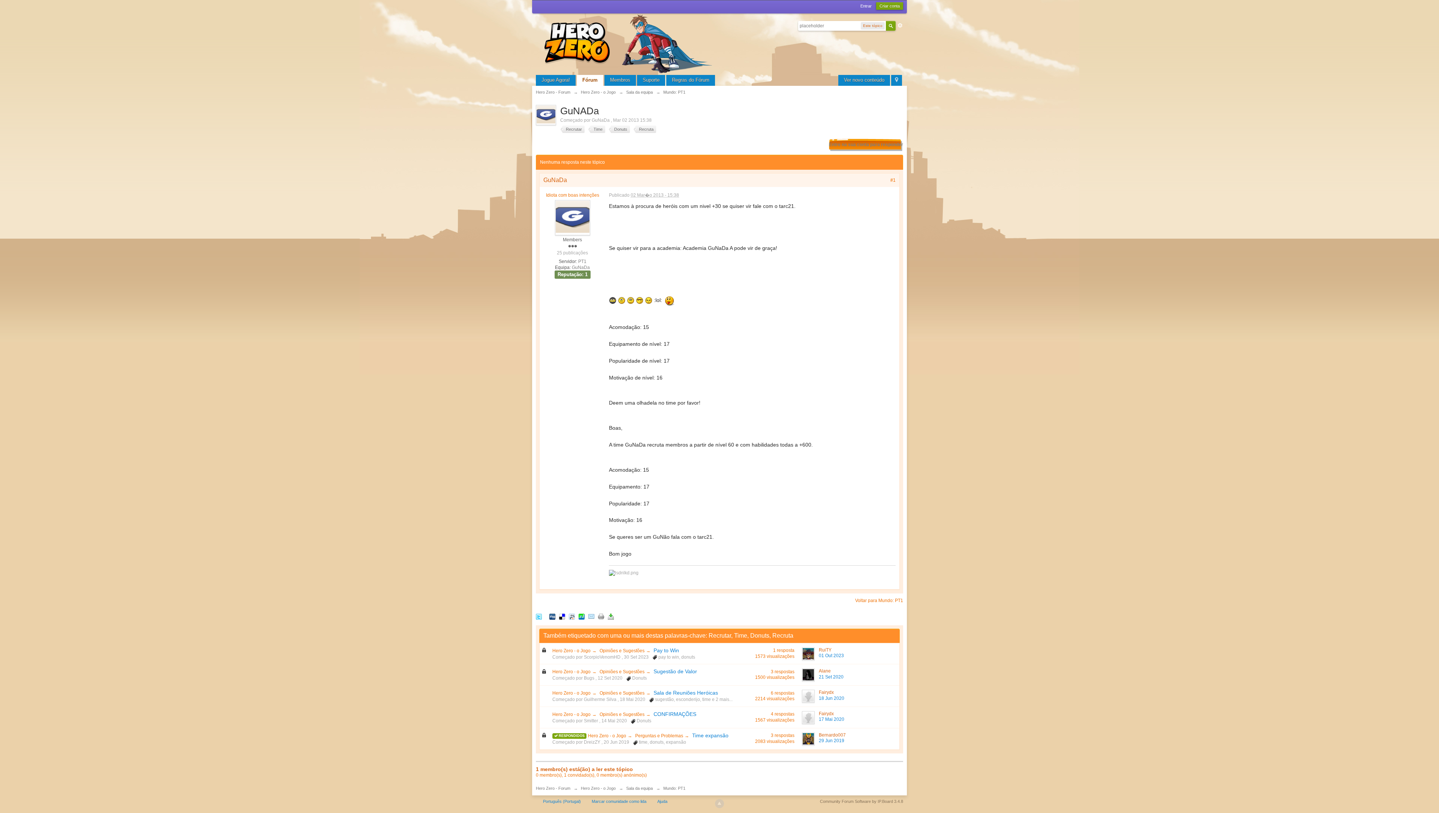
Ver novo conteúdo (864, 80)
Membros (620, 80)
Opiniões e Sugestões (622, 650)
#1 (893, 180)
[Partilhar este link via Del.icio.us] (562, 616)
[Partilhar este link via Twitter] (539, 616)
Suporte (651, 80)
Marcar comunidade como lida (619, 801)
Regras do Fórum (690, 80)
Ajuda (662, 801)
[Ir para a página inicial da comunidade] (629, 43)
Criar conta (890, 6)
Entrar (866, 6)
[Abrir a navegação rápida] (896, 80)
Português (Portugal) (562, 801)
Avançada (900, 25)
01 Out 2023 (831, 655)
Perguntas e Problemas (659, 735)
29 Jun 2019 (831, 740)
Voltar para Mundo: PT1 (879, 600)
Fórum (590, 80)
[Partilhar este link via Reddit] (572, 616)
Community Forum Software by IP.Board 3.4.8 (861, 801)
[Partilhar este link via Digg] (552, 616)
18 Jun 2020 (831, 698)
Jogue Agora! (555, 80)
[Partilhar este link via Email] (591, 616)
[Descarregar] (611, 616)
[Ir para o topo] (719, 803)
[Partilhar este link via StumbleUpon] (582, 616)
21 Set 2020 (831, 677)
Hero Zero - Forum (553, 788)
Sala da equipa (639, 788)
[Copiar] (601, 616)
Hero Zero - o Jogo (571, 650)
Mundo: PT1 (674, 788)
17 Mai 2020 (831, 719)
